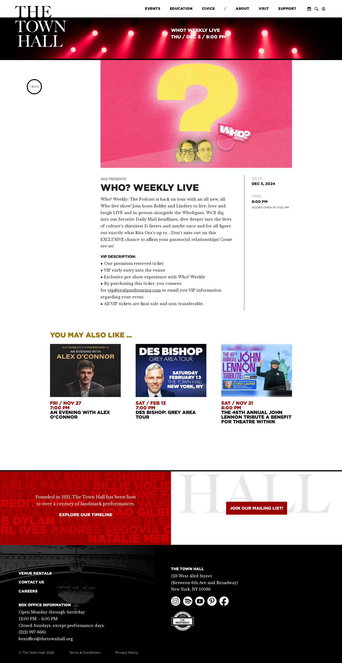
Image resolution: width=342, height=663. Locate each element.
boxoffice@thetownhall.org (46, 638)
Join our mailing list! (256, 508)
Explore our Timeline (85, 514)
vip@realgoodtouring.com (134, 290)
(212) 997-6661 (32, 632)
